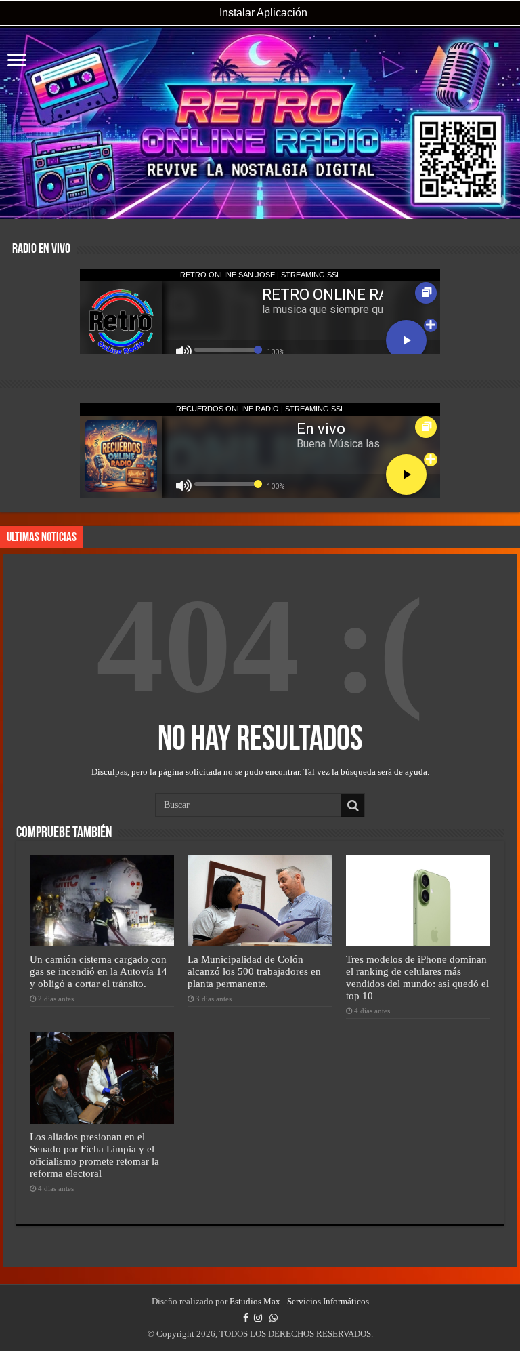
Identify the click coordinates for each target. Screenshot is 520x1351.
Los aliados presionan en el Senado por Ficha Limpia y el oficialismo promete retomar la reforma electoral (94, 1155)
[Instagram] (258, 1318)
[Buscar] (352, 805)
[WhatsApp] (273, 1318)
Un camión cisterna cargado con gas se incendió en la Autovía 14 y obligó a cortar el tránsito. (98, 971)
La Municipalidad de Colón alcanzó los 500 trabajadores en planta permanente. (254, 971)
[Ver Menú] (16, 61)
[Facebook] (246, 1318)
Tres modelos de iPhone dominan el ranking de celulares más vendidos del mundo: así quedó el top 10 (417, 977)
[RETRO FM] (260, 123)
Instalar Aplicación (262, 12)
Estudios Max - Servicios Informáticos (299, 1301)
